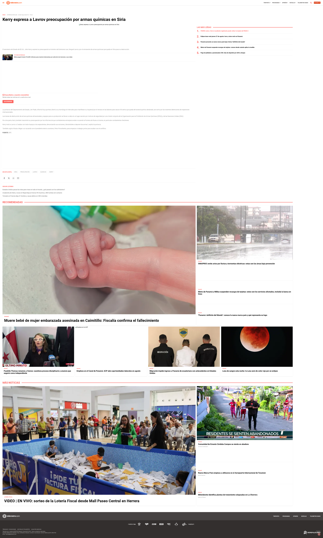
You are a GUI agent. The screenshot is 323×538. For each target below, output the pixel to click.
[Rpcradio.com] (169, 525)
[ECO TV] (161, 525)
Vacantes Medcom (36, 529)
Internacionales (12, 14)
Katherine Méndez (202, 497)
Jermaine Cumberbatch (203, 446)
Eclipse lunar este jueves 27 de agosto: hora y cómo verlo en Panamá (222, 36)
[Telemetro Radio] (183, 525)
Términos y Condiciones (9, 529)
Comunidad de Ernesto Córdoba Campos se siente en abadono (223, 444)
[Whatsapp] (13, 178)
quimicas (43, 172)
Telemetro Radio (303, 2)
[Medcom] (191, 525)
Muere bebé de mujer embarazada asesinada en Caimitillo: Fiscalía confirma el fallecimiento (81, 320)
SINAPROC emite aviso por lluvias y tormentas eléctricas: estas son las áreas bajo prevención (236, 264)
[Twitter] (9, 178)
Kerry (51, 172)
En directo (317, 2)
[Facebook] (4, 178)
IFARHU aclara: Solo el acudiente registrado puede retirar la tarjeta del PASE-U (224, 31)
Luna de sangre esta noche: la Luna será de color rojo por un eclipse (250, 371)
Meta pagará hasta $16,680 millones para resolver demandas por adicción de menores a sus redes (43, 57)
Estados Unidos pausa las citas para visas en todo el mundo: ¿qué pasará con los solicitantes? (34, 189)
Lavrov (35, 172)
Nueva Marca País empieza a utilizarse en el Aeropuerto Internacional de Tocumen (232, 473)
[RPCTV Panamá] (139, 525)
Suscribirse (8, 101)
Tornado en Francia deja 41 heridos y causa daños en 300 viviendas (25, 196)
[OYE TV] (146, 525)
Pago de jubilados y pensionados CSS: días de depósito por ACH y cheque (223, 53)
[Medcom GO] (132, 525)
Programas (275, 2)
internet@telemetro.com (10, 534)
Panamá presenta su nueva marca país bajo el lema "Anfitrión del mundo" (223, 42)
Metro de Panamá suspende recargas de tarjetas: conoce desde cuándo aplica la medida (227, 47)
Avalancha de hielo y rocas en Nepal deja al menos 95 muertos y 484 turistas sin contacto (32, 193)
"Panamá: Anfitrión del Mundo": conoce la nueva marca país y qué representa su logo (232, 315)
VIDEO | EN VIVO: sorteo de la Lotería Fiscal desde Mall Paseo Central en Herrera (71, 501)
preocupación (25, 172)
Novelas (292, 2)
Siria (15, 172)
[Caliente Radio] (176, 525)
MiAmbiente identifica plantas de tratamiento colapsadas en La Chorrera (227, 495)
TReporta (267, 2)
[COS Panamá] (154, 525)
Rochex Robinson (201, 475)
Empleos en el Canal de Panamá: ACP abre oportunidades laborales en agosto (108, 371)
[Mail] (18, 178)
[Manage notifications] (319, 534)
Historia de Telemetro (23, 529)
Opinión (284, 2)
